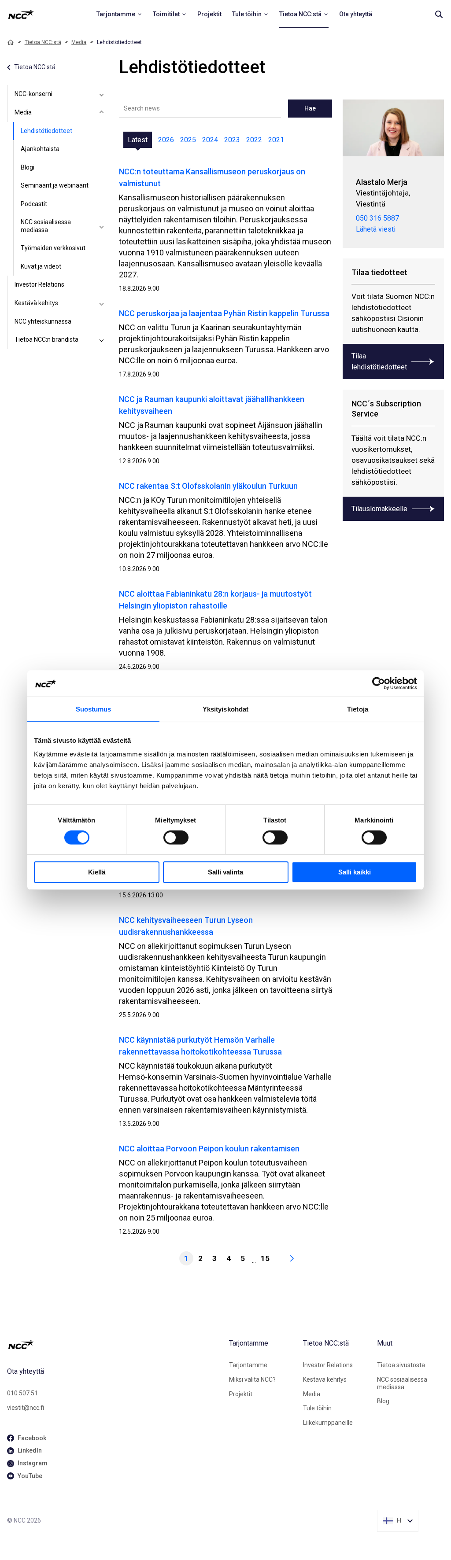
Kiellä (96, 872)
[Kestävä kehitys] (101, 303)
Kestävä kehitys (36, 302)
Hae (310, 108)
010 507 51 (22, 1393)
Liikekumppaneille (328, 1422)
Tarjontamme (248, 1364)
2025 (188, 140)
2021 (276, 140)
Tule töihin (317, 1408)
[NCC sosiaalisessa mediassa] (101, 226)
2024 (210, 140)
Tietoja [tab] (357, 709)
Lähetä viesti (376, 229)
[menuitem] (119, 14)
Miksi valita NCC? (252, 1379)
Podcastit (34, 203)
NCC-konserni (33, 93)
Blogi (27, 167)
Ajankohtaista (40, 148)
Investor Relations (39, 284)
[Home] (10, 42)
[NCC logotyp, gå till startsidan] (114, 1344)
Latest (138, 140)
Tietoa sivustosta (401, 1364)
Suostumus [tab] (93, 709)
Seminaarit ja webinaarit (55, 185)
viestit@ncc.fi (25, 1407)
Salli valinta (225, 872)
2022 (254, 140)
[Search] (438, 14)
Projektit (240, 1394)
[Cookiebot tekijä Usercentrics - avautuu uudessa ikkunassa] (378, 683)
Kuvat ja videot (41, 266)
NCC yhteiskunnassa (43, 321)
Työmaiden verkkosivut (53, 247)
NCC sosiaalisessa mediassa (46, 225)
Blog (383, 1401)
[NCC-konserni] (101, 94)
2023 (232, 140)
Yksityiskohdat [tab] (225, 709)
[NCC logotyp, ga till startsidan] (21, 14)
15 (265, 1258)
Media (78, 42)
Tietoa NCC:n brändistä (46, 339)
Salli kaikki (354, 872)
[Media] (101, 112)
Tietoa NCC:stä (43, 42)
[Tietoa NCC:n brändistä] (101, 340)
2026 (166, 140)
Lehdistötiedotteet (46, 130)
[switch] (176, 837)
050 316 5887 (377, 218)
